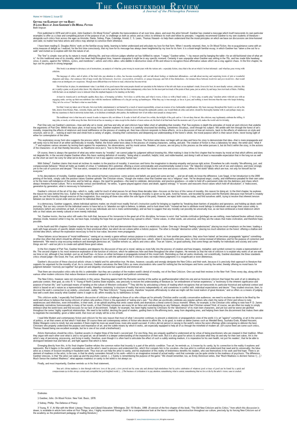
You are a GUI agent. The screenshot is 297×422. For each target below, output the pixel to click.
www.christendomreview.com (148, 419)
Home (36, 16)
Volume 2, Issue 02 (52, 16)
